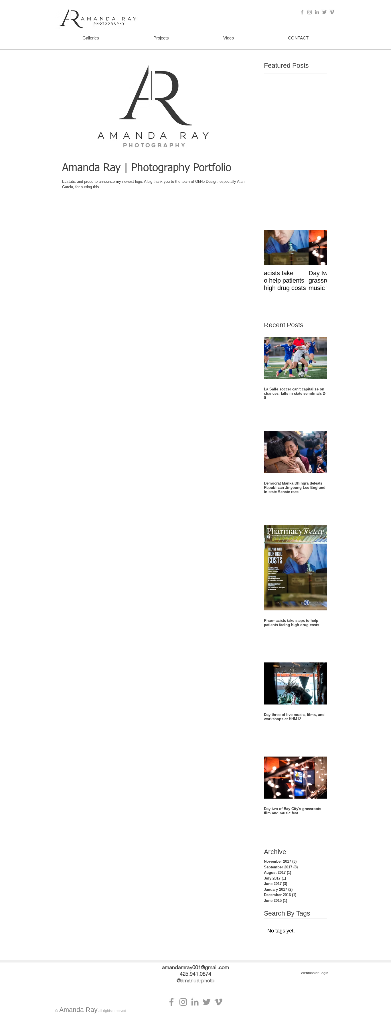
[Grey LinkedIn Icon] (317, 12)
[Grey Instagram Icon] (310, 12)
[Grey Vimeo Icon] (332, 12)
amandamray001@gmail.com (195, 967)
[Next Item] (317, 247)
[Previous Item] (273, 247)
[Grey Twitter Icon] (324, 12)
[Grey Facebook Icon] (302, 12)
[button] (90, 38)
